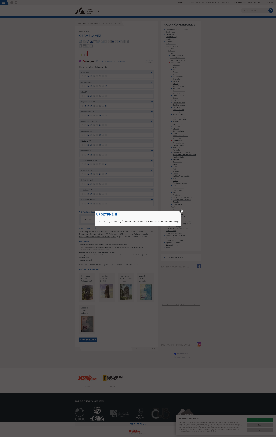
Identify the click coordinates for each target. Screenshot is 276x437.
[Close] (181, 211)
